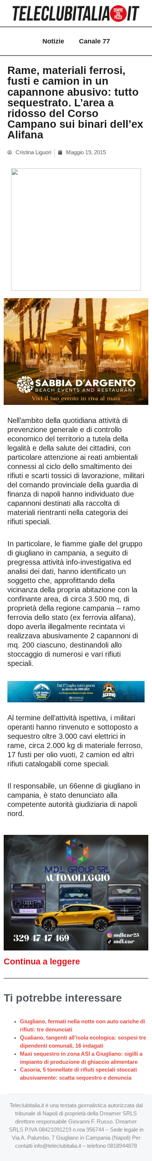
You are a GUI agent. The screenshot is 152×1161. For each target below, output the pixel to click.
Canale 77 (94, 41)
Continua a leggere (42, 961)
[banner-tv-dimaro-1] (76, 691)
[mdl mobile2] (76, 892)
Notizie (53, 41)
